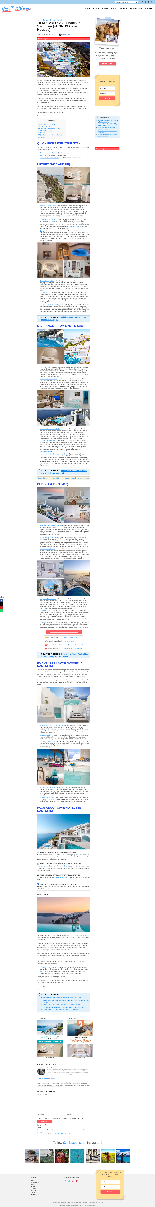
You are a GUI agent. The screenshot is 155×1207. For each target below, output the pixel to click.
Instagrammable (45, 451)
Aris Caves (44, 622)
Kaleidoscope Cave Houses (49, 525)
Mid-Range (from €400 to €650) (49, 128)
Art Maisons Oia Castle (48, 219)
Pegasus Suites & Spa (48, 599)
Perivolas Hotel (45, 155)
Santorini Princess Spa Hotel (50, 429)
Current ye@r (42, 1125)
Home (87, 9)
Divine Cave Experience (48, 379)
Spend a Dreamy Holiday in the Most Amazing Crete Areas (63, 1007)
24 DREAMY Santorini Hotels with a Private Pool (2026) (107, 128)
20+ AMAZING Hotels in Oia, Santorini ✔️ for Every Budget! (108, 121)
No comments (52, 1078)
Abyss (42, 231)
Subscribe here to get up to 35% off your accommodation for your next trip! (63, 478)
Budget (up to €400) (45, 130)
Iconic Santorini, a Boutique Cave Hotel (53, 454)
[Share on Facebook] (1, 600)
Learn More (107, 63)
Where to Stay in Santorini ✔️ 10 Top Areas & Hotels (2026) (107, 124)
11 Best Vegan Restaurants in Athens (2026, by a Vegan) (107, 135)
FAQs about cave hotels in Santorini (50, 135)
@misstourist (72, 1142)
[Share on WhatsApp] (1, 610)
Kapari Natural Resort (47, 549)
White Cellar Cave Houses (73, 648)
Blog (32, 1184)
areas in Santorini (75, 226)
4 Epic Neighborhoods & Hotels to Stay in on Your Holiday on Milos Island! (66, 1001)
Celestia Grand (61, 877)
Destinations (99, 9)
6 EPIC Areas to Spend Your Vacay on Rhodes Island (61, 1005)
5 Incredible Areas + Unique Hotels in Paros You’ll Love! (62, 997)
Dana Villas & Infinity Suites (49, 537)
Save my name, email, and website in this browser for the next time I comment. (61, 1118)
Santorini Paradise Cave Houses (51, 787)
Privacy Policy (61, 1133)
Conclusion (42, 137)
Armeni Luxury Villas (47, 281)
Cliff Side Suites (45, 610)
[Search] (137, 2)
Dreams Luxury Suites (47, 440)
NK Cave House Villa (47, 741)
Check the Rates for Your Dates (64, 632)
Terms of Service (69, 1133)
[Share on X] (1, 604)
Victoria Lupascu (66, 34)
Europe (45, 20)
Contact (149, 9)
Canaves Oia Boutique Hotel (50, 304)
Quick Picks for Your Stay (47, 124)
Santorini (60, 20)
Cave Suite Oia (45, 735)
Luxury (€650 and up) (45, 126)
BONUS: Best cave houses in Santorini (51, 133)
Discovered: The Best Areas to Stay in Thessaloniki (61, 1010)
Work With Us (136, 9)
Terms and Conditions (89, 1202)
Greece (52, 20)
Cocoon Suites (45, 292)
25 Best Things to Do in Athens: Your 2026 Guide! (107, 131)
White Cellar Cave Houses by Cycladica (54, 725)
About (114, 9)
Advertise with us (36, 1194)
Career (123, 9)
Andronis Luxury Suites (48, 153)
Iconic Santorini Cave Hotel (49, 158)
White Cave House (46, 797)
